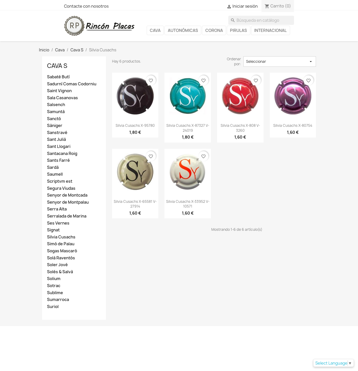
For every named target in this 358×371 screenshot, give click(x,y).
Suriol (53, 306)
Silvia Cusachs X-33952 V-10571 (187, 204)
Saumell (55, 174)
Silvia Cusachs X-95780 (135, 125)
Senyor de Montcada (67, 195)
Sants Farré (58, 160)
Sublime (55, 292)
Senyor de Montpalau (68, 202)
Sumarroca (58, 299)
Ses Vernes (58, 223)
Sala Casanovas (62, 97)
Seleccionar (279, 61)
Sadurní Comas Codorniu (71, 84)
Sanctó (54, 118)
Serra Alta (57, 209)
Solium (53, 278)
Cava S (57, 66)
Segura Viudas (61, 188)
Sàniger (54, 125)
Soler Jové (57, 264)
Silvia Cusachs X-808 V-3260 (240, 128)
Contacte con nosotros (86, 6)
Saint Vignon (59, 90)
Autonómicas (183, 30)
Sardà (53, 167)
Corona (214, 30)
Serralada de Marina (66, 216)
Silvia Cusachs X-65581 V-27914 (135, 204)
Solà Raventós (61, 258)
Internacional (270, 30)
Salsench (56, 104)
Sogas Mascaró (62, 251)
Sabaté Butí (58, 77)
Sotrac (53, 285)
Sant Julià (56, 139)
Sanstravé (57, 132)
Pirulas (238, 30)
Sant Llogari (58, 146)
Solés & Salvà (60, 271)
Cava (155, 30)
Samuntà (56, 111)
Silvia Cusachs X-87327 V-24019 (187, 128)
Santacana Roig (62, 153)
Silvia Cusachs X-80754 (292, 125)
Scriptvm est (59, 181)
